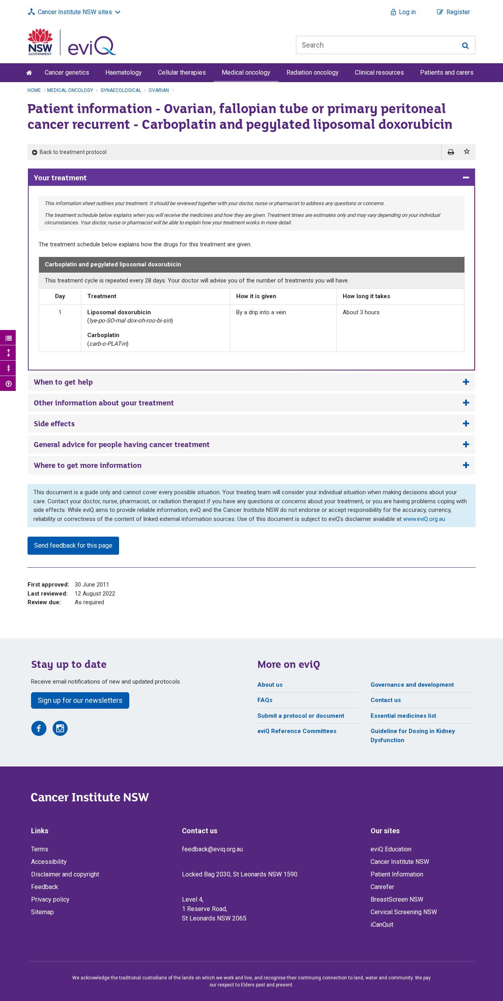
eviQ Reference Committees (296, 731)
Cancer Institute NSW (400, 861)
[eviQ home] (72, 41)
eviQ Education (391, 849)
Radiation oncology (312, 72)
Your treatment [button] (60, 177)
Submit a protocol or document (300, 715)
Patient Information (397, 874)
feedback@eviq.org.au (212, 849)
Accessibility (49, 861)
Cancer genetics (67, 72)
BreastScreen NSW (397, 899)
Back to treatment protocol (72, 152)
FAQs (264, 700)
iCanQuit (382, 924)
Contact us (386, 700)
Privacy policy (50, 899)
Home (34, 90)
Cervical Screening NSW (404, 912)
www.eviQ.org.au (424, 518)
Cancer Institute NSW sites (75, 12)
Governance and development (412, 684)
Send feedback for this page (73, 545)
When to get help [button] (63, 382)
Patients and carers (447, 72)
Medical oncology (246, 72)
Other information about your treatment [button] (104, 403)
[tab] (251, 177)
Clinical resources (379, 72)
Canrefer (382, 887)
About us (270, 684)
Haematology (123, 72)
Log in (407, 12)
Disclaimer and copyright (65, 874)
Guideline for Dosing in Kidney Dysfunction (413, 736)
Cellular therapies (182, 72)
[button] (467, 152)
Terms (39, 849)
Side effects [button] (54, 423)
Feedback (44, 887)
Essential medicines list (403, 715)
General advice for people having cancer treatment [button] (122, 444)
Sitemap (42, 912)
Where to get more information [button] (87, 465)
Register (458, 12)
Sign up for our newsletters (80, 700)
